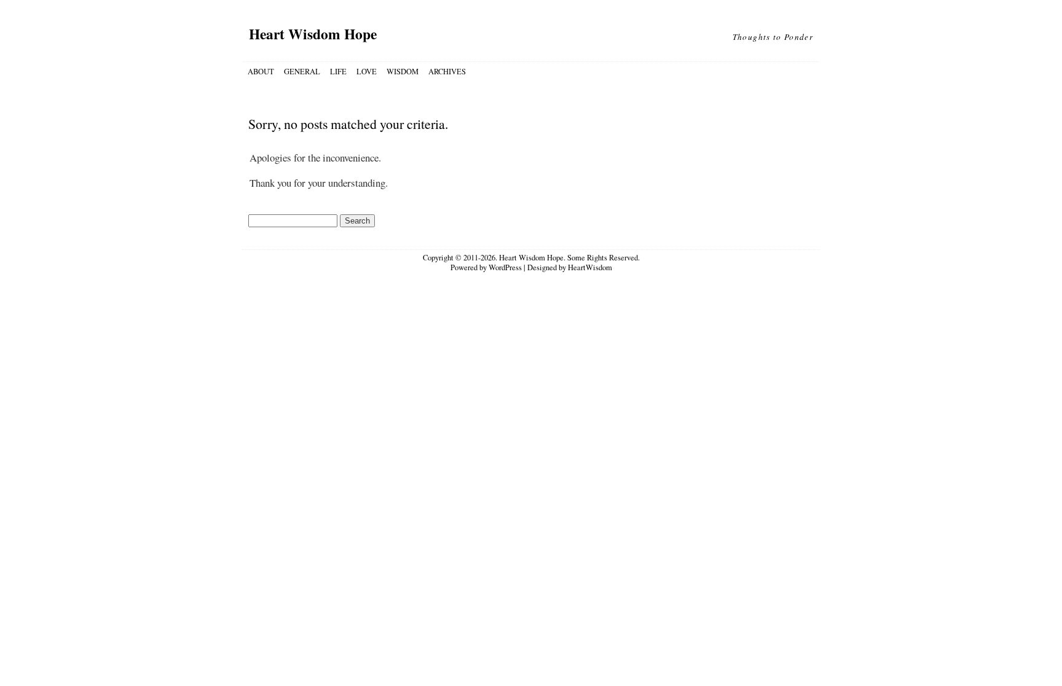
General (302, 71)
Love (366, 71)
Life (338, 71)
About (261, 71)
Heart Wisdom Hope (313, 33)
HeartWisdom (590, 267)
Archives (447, 71)
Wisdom (403, 71)
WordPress (505, 267)
